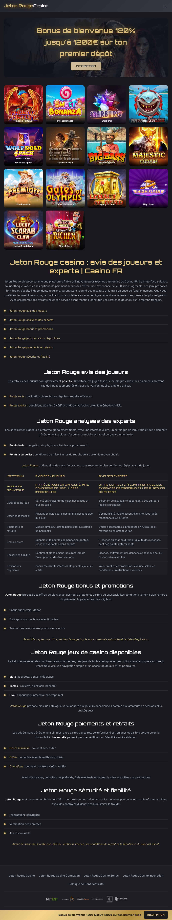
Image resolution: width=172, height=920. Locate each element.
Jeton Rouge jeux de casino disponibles (34, 338)
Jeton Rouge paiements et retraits (31, 347)
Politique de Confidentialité (86, 884)
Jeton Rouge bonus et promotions (31, 329)
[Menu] (164, 6)
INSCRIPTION (86, 66)
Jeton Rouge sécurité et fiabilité (29, 356)
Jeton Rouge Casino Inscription (143, 875)
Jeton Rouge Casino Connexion (59, 875)
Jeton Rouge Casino (22, 875)
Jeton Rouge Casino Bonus (101, 875)
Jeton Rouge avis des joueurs (28, 310)
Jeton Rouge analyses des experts (31, 320)
